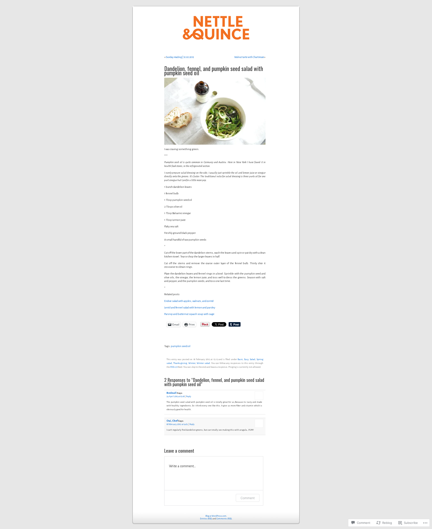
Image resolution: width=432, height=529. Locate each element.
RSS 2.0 (174, 367)
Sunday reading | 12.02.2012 (180, 57)
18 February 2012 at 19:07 (177, 424)
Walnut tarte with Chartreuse (249, 57)
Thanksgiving (180, 363)
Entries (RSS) (206, 519)
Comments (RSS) (224, 519)
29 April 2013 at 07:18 (175, 396)
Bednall (171, 393)
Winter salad (203, 363)
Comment (248, 498)
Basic (240, 359)
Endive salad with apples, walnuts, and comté (189, 301)
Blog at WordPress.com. (216, 516)
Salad (252, 359)
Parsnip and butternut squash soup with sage (189, 314)
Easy (246, 359)
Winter (191, 363)
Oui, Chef (172, 420)
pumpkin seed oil (180, 346)
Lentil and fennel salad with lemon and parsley (189, 307)
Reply (188, 396)
